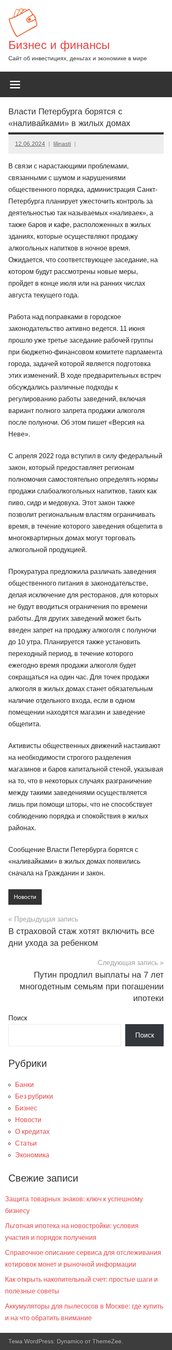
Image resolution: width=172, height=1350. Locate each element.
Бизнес (26, 1108)
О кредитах (32, 1131)
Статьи (26, 1143)
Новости (25, 896)
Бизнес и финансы (59, 45)
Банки (24, 1084)
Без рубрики (34, 1096)
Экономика (32, 1155)
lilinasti (62, 143)
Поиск (17, 1018)
